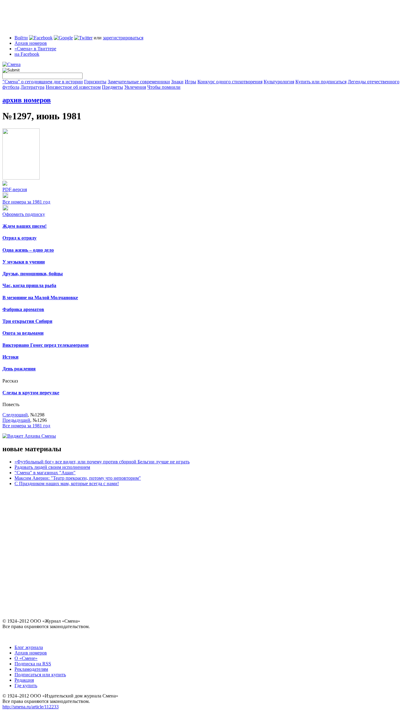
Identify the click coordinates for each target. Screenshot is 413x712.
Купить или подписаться (320, 81)
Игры (190, 81)
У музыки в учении (23, 261)
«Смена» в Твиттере (35, 48)
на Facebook (27, 54)
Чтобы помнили (163, 87)
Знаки (177, 81)
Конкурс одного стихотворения (229, 81)
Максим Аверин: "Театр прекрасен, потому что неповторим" (78, 478)
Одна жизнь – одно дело (28, 250)
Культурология (279, 81)
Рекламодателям (31, 669)
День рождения (19, 368)
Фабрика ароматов (23, 309)
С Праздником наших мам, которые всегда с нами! (67, 483)
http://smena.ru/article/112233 (30, 706)
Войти (21, 37)
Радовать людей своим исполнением (52, 467)
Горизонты (95, 81)
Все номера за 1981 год (26, 201)
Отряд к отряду (19, 237)
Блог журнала (29, 647)
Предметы (112, 87)
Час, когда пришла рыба (29, 285)
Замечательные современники (139, 81)
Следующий (15, 414)
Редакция (24, 680)
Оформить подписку (23, 214)
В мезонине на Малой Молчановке (40, 297)
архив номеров (26, 100)
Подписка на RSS (33, 663)
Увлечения (135, 87)
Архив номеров (31, 43)
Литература (32, 87)
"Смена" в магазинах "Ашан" (45, 472)
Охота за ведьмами (23, 333)
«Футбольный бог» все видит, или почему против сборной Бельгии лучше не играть (102, 461)
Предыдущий (16, 420)
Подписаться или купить (40, 674)
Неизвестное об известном (73, 87)
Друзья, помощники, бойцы (32, 273)
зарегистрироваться (123, 37)
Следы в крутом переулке (30, 392)
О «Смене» (26, 658)
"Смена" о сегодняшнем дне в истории (42, 81)
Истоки (10, 356)
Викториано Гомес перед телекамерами (45, 345)
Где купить (26, 685)
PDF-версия (14, 189)
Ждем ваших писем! (24, 226)
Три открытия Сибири (27, 321)
